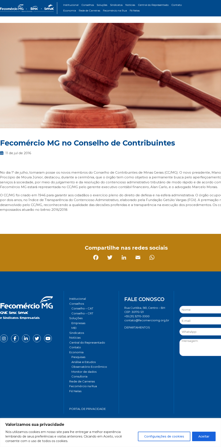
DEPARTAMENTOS (137, 327)
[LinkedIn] (32, 219)
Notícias (130, 4)
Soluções (102, 4)
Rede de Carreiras (89, 10)
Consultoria (79, 376)
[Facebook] (4, 219)
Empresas (78, 323)
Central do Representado (153, 4)
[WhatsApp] (60, 219)
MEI (73, 328)
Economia (69, 10)
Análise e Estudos (83, 362)
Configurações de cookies (164, 436)
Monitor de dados (83, 371)
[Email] (46, 219)
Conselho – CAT (82, 308)
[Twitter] (18, 219)
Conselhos (87, 4)
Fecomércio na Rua (115, 10)
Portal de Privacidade (87, 409)
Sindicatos (116, 4)
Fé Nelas (135, 10)
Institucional (71, 4)
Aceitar (203, 436)
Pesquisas (78, 357)
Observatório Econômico (89, 366)
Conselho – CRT (82, 313)
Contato (176, 4)
